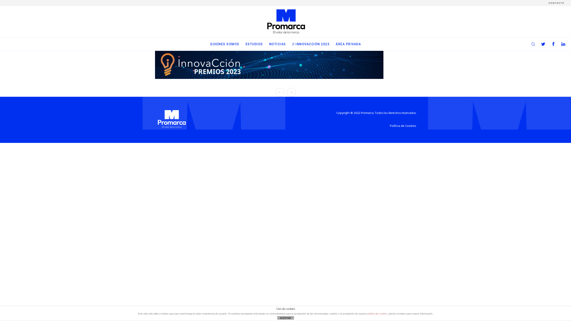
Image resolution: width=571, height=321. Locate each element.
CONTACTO (556, 3)
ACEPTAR (285, 318)
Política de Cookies (403, 126)
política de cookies (377, 313)
